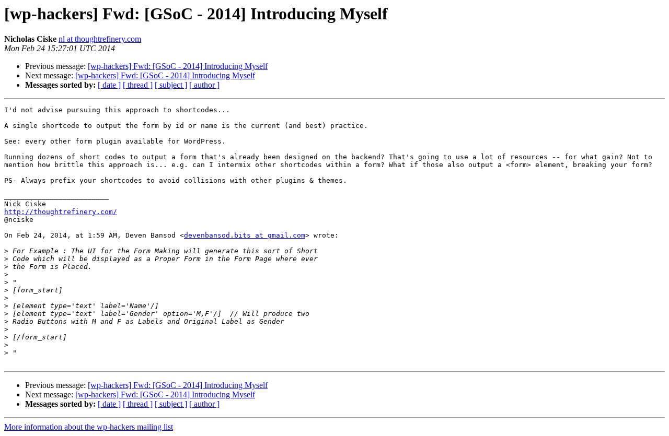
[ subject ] (171, 84)
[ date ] (109, 84)
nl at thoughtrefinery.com (100, 38)
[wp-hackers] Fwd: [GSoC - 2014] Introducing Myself (178, 66)
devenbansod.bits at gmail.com (244, 235)
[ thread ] (138, 84)
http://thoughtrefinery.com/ (60, 212)
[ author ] (204, 84)
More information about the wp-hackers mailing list (88, 426)
